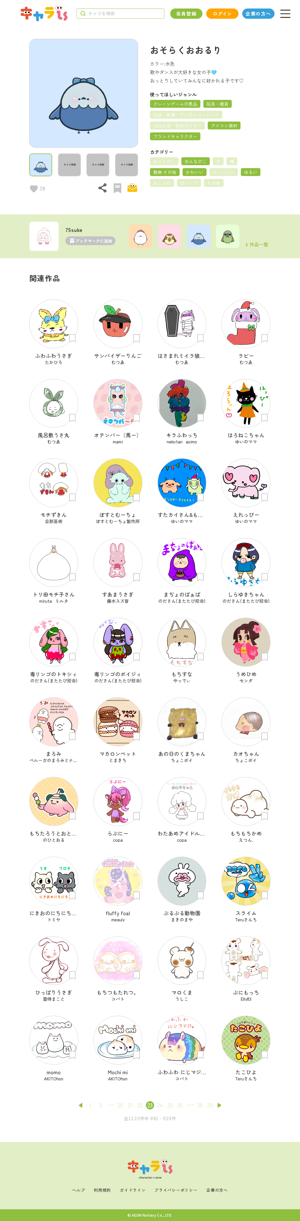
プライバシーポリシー (175, 1190)
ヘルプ (78, 1190)
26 (180, 1105)
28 (200, 1105)
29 (210, 1105)
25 (170, 1105)
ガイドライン (133, 1190)
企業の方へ (258, 13)
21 (130, 1105)
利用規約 (102, 1190)
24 (160, 1105)
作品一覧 (259, 245)
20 (120, 1105)
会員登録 (186, 13)
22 (140, 1105)
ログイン (222, 13)
